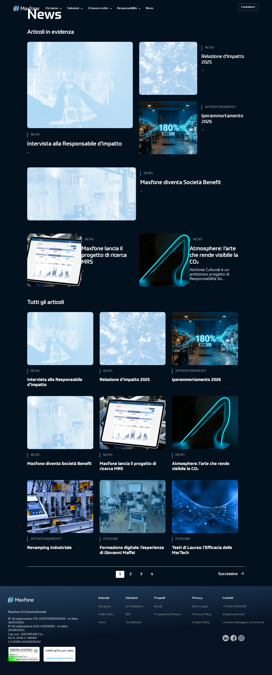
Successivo (228, 574)
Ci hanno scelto (98, 8)
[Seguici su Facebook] (233, 640)
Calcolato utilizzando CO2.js (59, 658)
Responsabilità (127, 8)
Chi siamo (51, 8)
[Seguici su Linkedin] (225, 640)
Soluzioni (73, 8)
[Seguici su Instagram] (241, 640)
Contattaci (248, 7)
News (149, 8)
